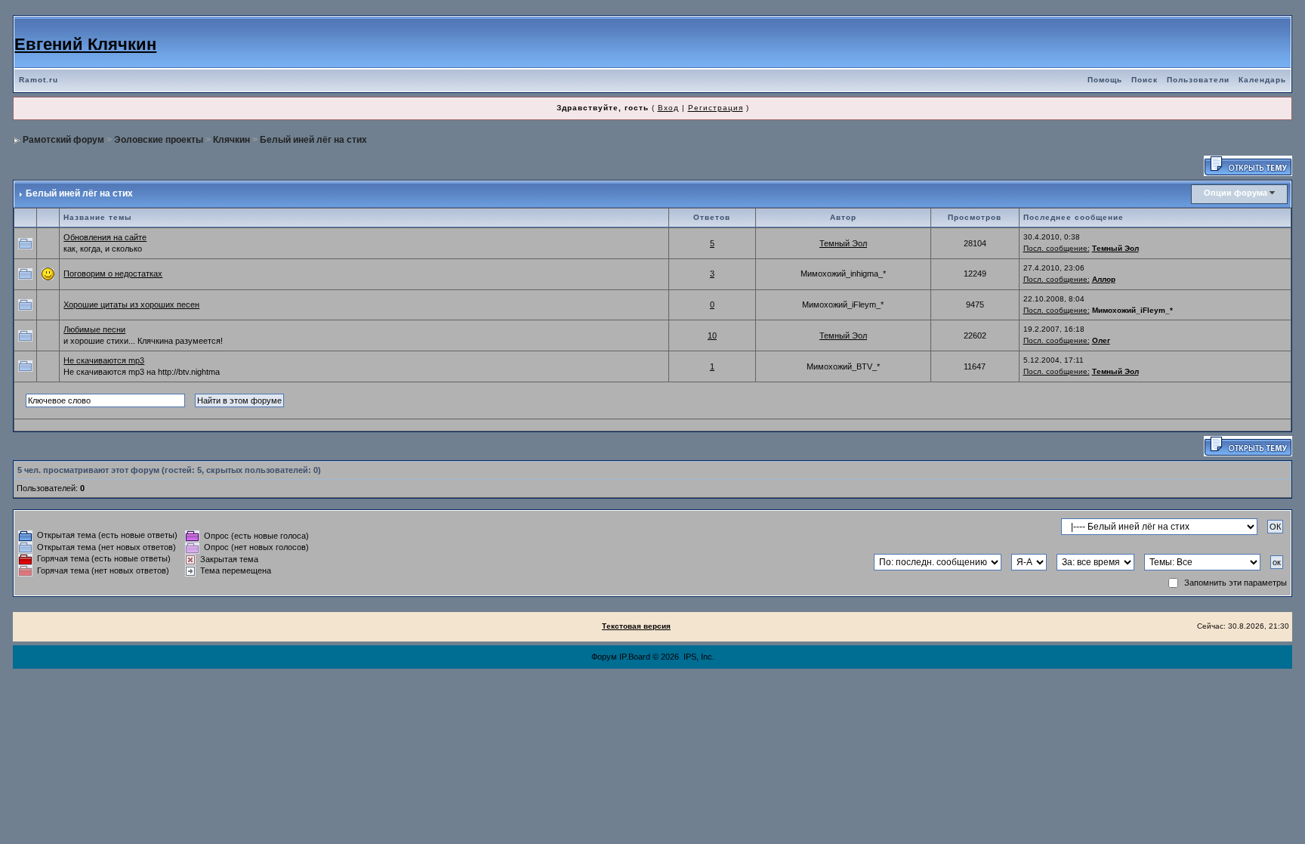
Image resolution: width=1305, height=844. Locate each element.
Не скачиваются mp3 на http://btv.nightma (141, 371)
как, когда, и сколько (102, 248)
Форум (604, 656)
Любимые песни (94, 329)
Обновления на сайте (105, 237)
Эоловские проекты (158, 139)
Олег (1101, 340)
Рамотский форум (63, 139)
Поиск (1144, 80)
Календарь (1262, 80)
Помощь (1105, 80)
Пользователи (1198, 80)
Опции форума (1235, 192)
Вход (668, 108)
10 (712, 335)
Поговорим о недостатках (112, 273)
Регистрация (715, 108)
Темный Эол (843, 243)
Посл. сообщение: (1056, 248)
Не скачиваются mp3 (103, 360)
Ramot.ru (38, 80)
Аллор (1103, 279)
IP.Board (634, 656)
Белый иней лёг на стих (313, 139)
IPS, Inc (697, 656)
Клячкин (231, 139)
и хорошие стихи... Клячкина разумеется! (143, 340)
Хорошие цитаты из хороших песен (131, 304)
